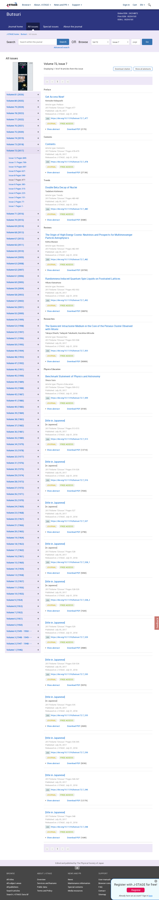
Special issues (51, 26)
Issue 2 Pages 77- (17, 201)
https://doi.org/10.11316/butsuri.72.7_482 (69, 259)
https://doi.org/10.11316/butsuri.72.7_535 (69, 715)
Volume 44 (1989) (15, 381)
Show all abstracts (143, 69)
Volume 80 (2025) (15, 100)
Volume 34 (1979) (15, 444)
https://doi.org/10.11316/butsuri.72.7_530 (69, 674)
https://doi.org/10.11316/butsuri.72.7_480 (69, 208)
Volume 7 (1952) (15, 612)
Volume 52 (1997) (15, 332)
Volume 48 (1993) (15, 356)
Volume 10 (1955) (15, 593)
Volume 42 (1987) (15, 394)
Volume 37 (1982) (15, 425)
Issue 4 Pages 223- (17, 193)
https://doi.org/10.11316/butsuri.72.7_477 (69, 118)
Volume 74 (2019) (15, 138)
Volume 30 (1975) (15, 469)
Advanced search (61, 47)
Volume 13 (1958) (15, 575)
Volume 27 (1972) (15, 487)
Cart (135, 4)
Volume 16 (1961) (15, 556)
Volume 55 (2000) (15, 313)
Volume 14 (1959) (15, 568)
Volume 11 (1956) (15, 587)
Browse (25, 4)
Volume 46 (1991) (15, 369)
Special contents (75, 887)
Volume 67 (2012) (15, 238)
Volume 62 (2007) (15, 269)
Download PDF (73, 129)
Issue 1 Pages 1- (16, 206)
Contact (102, 890)
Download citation (122, 69)
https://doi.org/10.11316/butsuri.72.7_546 (69, 789)
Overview (41, 879)
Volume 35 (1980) (15, 437)
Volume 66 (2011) (15, 244)
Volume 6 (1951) (15, 618)
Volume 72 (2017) (15, 150)
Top (77, 868)
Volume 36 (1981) (15, 431)
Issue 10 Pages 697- (18, 166)
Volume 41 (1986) (15, 400)
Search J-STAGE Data (16, 894)
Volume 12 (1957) (15, 581)
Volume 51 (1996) (15, 338)
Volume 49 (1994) (15, 350)
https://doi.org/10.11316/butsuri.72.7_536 (69, 752)
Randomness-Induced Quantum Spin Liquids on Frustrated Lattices (82, 278)
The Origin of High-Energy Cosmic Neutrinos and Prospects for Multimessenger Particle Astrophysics (88, 236)
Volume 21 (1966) (15, 525)
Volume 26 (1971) (15, 494)
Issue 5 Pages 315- (17, 188)
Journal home (15, 26)
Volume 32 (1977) (15, 456)
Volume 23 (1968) (15, 512)
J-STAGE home (13, 34)
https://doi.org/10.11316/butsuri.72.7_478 (69, 161)
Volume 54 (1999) (15, 319)
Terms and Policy (44, 890)
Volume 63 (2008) (15, 263)
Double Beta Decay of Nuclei (61, 187)
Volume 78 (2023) (15, 113)
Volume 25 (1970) (15, 500)
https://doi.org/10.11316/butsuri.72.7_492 (69, 300)
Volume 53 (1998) (15, 325)
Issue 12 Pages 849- (18, 158)
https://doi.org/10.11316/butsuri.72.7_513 (69, 439)
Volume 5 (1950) (15, 624)
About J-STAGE (41, 4)
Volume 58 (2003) (15, 294)
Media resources (75, 890)
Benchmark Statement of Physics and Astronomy (72, 376)
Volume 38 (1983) (15, 419)
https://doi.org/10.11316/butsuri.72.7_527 (69, 521)
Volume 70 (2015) (15, 219)
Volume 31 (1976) (15, 462)
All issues (33, 26)
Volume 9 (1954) (15, 599)
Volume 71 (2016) (15, 213)
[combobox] (100, 42)
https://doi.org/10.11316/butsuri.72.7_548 (69, 826)
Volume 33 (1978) (15, 450)
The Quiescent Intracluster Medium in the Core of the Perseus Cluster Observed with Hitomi (88, 327)
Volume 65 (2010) (15, 251)
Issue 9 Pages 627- (17, 171)
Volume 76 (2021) (15, 125)
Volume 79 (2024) (15, 106)
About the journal (73, 26)
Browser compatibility (108, 883)
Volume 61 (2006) (15, 275)
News (70, 879)
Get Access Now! (54, 96)
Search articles (13, 890)
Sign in (126, 4)
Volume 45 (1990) (15, 375)
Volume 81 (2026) (15, 94)
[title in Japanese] (55, 420)
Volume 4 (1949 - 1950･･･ (19, 631)
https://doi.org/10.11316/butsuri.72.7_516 (69, 480)
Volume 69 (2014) (15, 226)
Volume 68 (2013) (15, 232)
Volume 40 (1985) (15, 406)
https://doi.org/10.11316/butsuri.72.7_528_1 (70, 562)
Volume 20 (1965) (15, 531)
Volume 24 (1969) (15, 506)
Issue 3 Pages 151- (17, 197)
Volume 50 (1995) (15, 344)
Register (136, 890)
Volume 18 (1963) (15, 543)
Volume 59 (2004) (15, 288)
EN (141, 4)
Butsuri (24, 34)
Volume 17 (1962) (15, 550)
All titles (10, 879)
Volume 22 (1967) (15, 518)
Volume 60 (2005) (15, 282)
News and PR (60, 4)
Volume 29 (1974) (15, 475)
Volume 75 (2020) (15, 131)
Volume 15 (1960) (15, 562)
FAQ (100, 887)
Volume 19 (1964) (15, 537)
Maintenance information (79, 883)
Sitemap (102, 894)
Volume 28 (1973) (15, 481)
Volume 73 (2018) (15, 144)
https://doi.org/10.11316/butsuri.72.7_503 (69, 350)
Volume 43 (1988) (15, 388)
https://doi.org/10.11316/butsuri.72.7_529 (69, 637)
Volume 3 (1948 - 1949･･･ (19, 637)
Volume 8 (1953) (15, 606)
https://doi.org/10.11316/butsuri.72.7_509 (69, 397)
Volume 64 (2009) (15, 257)
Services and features (47, 883)
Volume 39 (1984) (15, 413)
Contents (50, 144)
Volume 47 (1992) (15, 363)
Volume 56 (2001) (15, 307)
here (150, 895)
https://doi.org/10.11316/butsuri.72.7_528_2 (70, 599)
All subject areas (14, 883)
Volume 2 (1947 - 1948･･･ (19, 643)
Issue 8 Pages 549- (17, 175)
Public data (42, 887)
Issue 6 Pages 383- (17, 184)
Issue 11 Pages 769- (18, 162)
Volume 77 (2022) (15, 119)
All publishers (12, 887)
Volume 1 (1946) (15, 649)
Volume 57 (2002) (15, 300)
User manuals (104, 879)
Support (76, 4)
